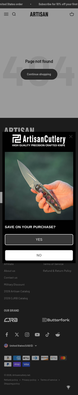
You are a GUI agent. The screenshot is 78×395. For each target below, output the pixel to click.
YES (39, 239)
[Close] (71, 136)
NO (39, 255)
